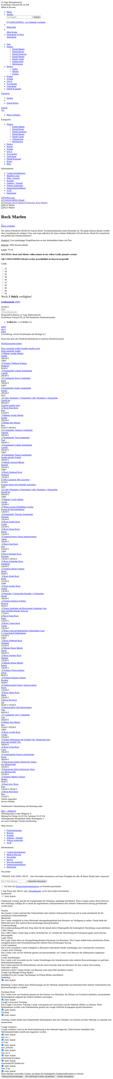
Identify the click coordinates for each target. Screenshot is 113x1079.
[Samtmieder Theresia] (12, 514)
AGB (9, 190)
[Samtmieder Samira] (11, 388)
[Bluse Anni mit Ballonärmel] (15, 631)
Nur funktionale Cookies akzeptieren (39, 1076)
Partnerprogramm (14, 830)
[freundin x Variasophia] (12, 593)
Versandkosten (34, 891)
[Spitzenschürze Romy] (12, 685)
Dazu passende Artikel (11, 348)
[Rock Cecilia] (8, 732)
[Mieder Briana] (9, 663)
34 (6, 271)
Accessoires (12, 154)
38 (6, 277)
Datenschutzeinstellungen (12, 1076)
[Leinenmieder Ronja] (11, 754)
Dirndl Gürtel (18, 136)
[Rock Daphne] (9, 655)
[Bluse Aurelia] (8, 507)
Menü (9, 12)
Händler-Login (13, 176)
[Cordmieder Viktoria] (11, 430)
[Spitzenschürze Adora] (12, 536)
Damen (10, 124)
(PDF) (10, 302)
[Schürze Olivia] (9, 670)
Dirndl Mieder (18, 127)
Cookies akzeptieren (65, 1076)
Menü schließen (13, 115)
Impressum (11, 193)
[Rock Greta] (7, 747)
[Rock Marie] (8, 692)
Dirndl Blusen (18, 134)
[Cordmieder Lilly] (10, 715)
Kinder (10, 146)
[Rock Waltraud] (9, 472)
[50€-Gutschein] (9, 480)
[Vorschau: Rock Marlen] (13, 202)
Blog (9, 164)
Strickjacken (17, 141)
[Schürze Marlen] (9, 777)
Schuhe (10, 149)
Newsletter (11, 857)
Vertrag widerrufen (15, 185)
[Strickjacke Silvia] (10, 769)
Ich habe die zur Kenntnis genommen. (32, 886)
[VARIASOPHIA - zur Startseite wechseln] (26, 22)
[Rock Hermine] (9, 554)
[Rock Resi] (7, 408)
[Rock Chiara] (8, 623)
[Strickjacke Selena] (10, 762)
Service (10, 859)
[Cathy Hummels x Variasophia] (16, 398)
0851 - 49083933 (8, 811)
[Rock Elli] (6, 700)
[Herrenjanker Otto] (10, 707)
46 (6, 288)
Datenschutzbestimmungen (27, 886)
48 (6, 291)
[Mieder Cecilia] (9, 499)
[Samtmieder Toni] (10, 437)
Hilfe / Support (13, 178)
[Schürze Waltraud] (10, 363)
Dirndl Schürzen (19, 132)
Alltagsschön (17, 139)
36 (6, 274)
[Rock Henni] (8, 529)
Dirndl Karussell (14, 159)
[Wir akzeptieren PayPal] (8, 198)
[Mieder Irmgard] (9, 462)
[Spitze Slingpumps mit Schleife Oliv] (18, 739)
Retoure (10, 833)
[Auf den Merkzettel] (2, 224)
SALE (9, 151)
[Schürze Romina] (10, 678)
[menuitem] (59, 12)
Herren (10, 144)
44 (6, 285)
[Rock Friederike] (9, 561)
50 (6, 293)
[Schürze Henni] (9, 569)
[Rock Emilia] (8, 522)
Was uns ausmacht (15, 862)
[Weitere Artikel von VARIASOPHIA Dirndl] (12, 200)
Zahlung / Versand (15, 183)
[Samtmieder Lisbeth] (11, 371)
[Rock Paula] (7, 616)
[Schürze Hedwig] (10, 601)
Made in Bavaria (14, 854)
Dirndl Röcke (18, 129)
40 (6, 280)
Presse (9, 161)
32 (6, 269)
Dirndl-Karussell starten (11, 343)
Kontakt (10, 180)
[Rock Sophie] (8, 586)
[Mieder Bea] (7, 423)
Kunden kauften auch (30, 348)
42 (6, 282)
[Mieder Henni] (9, 648)
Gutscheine (11, 156)
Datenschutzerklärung (16, 188)
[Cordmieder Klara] (10, 378)
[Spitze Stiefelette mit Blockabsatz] (17, 608)
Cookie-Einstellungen (16, 173)
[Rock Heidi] (7, 576)
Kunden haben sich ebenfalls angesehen (18, 484)
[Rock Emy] (7, 784)
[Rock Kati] (7, 544)
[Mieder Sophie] (9, 353)
